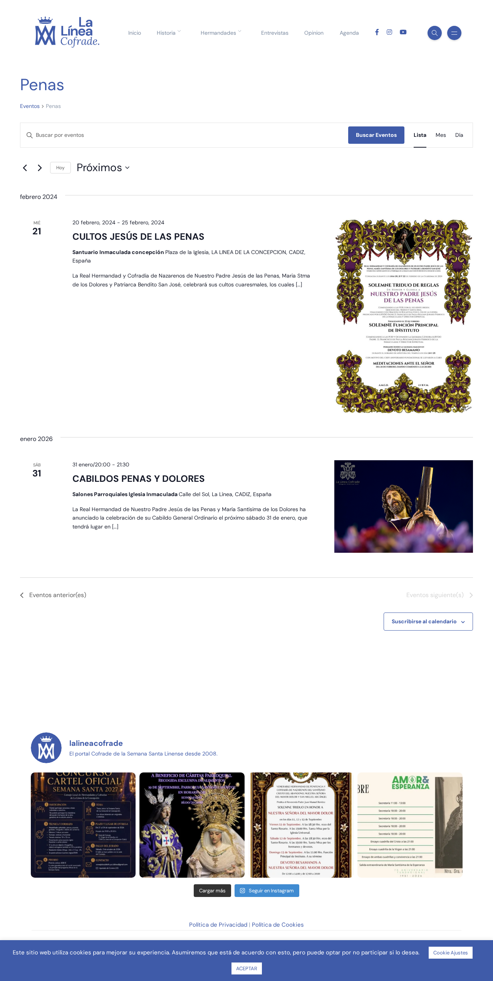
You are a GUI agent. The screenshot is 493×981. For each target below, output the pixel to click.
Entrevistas (274, 32)
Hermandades (218, 32)
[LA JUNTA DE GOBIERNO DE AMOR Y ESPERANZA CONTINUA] (410, 825)
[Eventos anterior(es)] (24, 167)
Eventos (30, 106)
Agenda (349, 32)
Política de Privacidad (218, 925)
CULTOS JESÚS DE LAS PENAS (138, 236)
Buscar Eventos (376, 134)
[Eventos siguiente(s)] (39, 167)
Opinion (314, 32)
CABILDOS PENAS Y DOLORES (138, 479)
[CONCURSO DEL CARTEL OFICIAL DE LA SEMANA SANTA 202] (83, 825)
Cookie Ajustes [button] (450, 952)
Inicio (134, 32)
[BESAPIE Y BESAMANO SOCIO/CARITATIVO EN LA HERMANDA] (192, 825)
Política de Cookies (278, 925)
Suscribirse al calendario (424, 621)
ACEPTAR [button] (246, 968)
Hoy (60, 168)
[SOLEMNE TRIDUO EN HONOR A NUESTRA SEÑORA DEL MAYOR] (301, 825)
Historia (166, 32)
